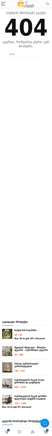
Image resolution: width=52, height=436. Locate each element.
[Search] (47, 4)
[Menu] (3, 4)
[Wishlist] (19, 432)
